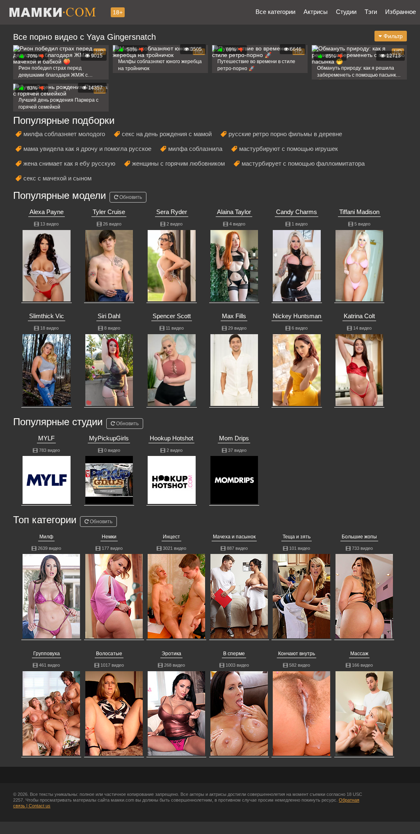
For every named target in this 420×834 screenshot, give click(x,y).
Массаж (359, 653)
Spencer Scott (172, 315)
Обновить (130, 197)
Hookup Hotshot (171, 438)
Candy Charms (296, 211)
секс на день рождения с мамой (167, 133)
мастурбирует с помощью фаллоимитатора (303, 163)
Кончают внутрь (296, 653)
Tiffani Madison (359, 211)
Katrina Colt (359, 315)
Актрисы (316, 11)
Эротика (171, 653)
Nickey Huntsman (297, 315)
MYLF (46, 438)
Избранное (400, 11)
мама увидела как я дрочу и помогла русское (87, 148)
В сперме (234, 653)
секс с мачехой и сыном (57, 178)
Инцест (171, 537)
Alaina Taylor (234, 211)
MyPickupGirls (109, 438)
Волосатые (109, 653)
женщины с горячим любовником (178, 163)
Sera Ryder (171, 211)
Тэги (371, 11)
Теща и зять (296, 537)
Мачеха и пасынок (234, 537)
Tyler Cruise (109, 211)
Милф (46, 537)
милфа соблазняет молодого (64, 133)
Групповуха (46, 653)
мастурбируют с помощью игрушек (288, 148)
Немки (109, 537)
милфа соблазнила (195, 148)
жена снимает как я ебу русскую (69, 163)
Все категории (275, 11)
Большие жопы (359, 537)
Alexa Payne (47, 211)
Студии (346, 11)
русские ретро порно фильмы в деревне (285, 133)
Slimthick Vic (46, 315)
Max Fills (234, 315)
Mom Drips (234, 438)
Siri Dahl (109, 315)
